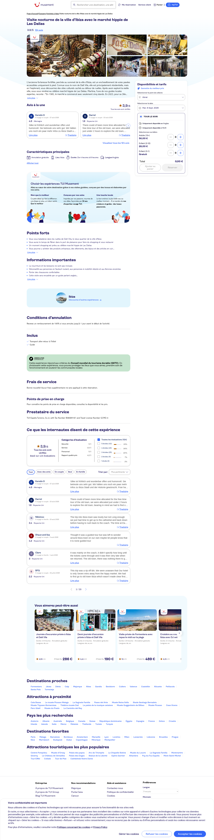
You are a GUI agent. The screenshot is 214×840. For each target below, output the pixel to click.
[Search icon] (74, 5)
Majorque (77, 686)
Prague (175, 737)
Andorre (34, 721)
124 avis (39, 30)
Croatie (172, 721)
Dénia (58, 686)
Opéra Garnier (118, 756)
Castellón (145, 686)
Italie (54, 724)
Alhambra (133, 756)
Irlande (34, 724)
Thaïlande (86, 724)
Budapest (57, 740)
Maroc (64, 724)
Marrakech (44, 740)
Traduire (72, 135)
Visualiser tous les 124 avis (116, 143)
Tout (31, 472)
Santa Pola (36, 689)
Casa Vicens (171, 705)
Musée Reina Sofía (120, 702)
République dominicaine (110, 721)
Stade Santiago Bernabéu (145, 702)
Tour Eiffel (35, 758)
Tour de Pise (60, 758)
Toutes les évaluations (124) (114, 439)
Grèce (162, 721)
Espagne (42, 14)
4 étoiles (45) (106, 448)
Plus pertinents (118, 472)
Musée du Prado (51, 708)
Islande (44, 724)
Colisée (47, 758)
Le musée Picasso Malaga (57, 702)
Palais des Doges (77, 756)
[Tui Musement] (45, 5)
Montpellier (110, 740)
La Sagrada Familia (81, 702)
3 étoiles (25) (106, 452)
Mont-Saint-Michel (172, 756)
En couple (59, 472)
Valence (133, 686)
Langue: (146, 787)
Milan (126, 737)
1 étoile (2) (105, 461)
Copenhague (82, 740)
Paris (33, 737)
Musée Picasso (155, 705)
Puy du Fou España (151, 756)
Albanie (45, 721)
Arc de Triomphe (96, 753)
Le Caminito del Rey (73, 708)
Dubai (69, 740)
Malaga (43, 737)
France (151, 721)
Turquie (109, 724)
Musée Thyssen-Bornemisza (43, 705)
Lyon (106, 737)
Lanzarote (138, 737)
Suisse (92, 721)
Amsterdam (82, 737)
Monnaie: (147, 797)
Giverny (34, 756)
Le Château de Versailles (53, 756)
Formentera (36, 686)
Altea (88, 686)
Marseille (96, 737)
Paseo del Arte (101, 702)
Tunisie (98, 724)
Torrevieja (49, 689)
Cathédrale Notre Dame (81, 758)
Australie (58, 721)
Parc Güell (35, 708)
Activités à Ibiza (52, 14)
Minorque (96, 740)
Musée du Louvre (138, 753)
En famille (80, 472)
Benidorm (110, 686)
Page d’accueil (32, 14)
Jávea (48, 686)
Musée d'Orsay (58, 753)
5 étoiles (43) (106, 444)
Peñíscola (170, 686)
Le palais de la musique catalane (98, 705)
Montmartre (177, 753)
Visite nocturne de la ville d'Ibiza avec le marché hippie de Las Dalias (86, 14)
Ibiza (72, 296)
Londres (116, 737)
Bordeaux (68, 737)
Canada (81, 721)
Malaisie (74, 724)
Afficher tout (33, 163)
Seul (70, 472)
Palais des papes (77, 753)
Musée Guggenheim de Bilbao (130, 705)
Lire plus (31, 98)
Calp (67, 686)
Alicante (158, 686)
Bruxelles (163, 737)
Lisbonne (151, 737)
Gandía (98, 686)
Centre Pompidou (39, 753)
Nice (33, 740)
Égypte (129, 721)
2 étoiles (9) (106, 457)
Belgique (70, 721)
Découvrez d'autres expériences (84, 300)
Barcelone (55, 737)
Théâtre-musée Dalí (69, 705)
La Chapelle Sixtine (117, 753)
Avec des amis (44, 472)
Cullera (122, 686)
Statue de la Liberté (98, 756)
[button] (161, 116)
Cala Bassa (36, 702)
